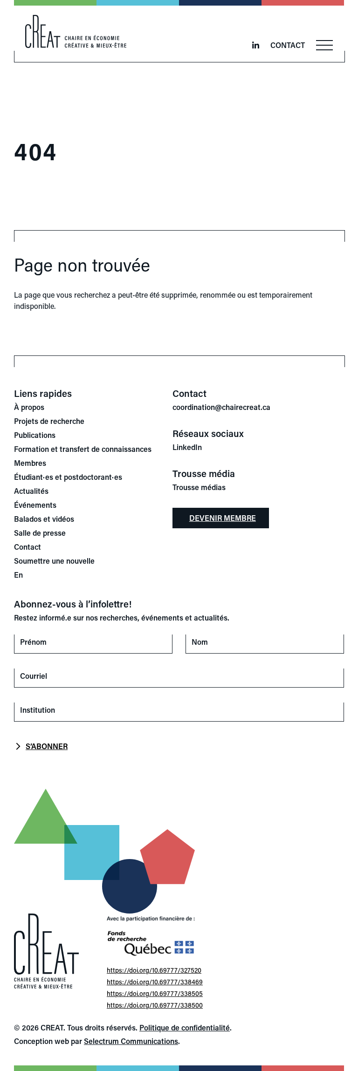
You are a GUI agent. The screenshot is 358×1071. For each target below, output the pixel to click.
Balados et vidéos (44, 519)
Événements (35, 505)
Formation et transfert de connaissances (82, 449)
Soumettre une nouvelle (54, 561)
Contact (287, 45)
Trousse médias (199, 487)
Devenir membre (222, 518)
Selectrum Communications (131, 1041)
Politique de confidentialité (184, 1027)
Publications (34, 435)
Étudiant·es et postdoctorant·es (68, 477)
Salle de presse (40, 533)
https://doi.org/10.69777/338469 (155, 981)
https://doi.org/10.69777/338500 (155, 1005)
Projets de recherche (49, 421)
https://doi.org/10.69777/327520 (154, 970)
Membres (30, 463)
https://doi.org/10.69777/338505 (155, 993)
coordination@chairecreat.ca (221, 407)
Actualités (31, 491)
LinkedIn (187, 447)
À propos (29, 407)
